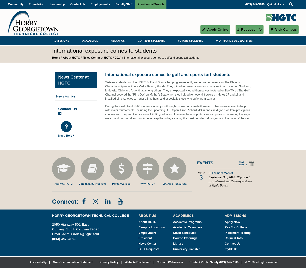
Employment (147, 232)
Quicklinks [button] (274, 4)
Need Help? (66, 135)
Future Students (190, 41)
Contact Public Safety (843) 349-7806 (214, 262)
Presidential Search (151, 4)
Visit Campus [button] (285, 29)
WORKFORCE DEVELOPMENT (235, 41)
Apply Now (232, 222)
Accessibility (38, 262)
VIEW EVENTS (243, 163)
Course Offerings (185, 238)
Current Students (151, 41)
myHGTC (231, 249)
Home (56, 57)
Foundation (36, 4)
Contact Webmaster (170, 262)
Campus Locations (151, 227)
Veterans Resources (175, 183)
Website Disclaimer (138, 262)
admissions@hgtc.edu (80, 234)
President (145, 238)
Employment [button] (99, 4)
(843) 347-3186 (255, 4)
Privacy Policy (109, 262)
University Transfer (186, 249)
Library (178, 243)
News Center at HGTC (97, 57)
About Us (118, 41)
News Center (147, 243)
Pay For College (236, 227)
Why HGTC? (147, 183)
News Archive (65, 96)
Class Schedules (184, 232)
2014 (118, 57)
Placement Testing (238, 232)
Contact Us (77, 4)
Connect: (65, 201)
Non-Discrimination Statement (73, 262)
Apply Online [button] (217, 29)
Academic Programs (187, 222)
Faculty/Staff (123, 4)
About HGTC (71, 57)
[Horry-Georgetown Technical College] (33, 22)
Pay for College (121, 183)
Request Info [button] (251, 29)
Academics (90, 41)
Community (16, 4)
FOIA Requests (148, 249)
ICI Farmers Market (220, 173)
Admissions (61, 41)
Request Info (234, 238)
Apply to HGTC (64, 183)
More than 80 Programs (92, 183)
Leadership (57, 4)
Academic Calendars (187, 227)
